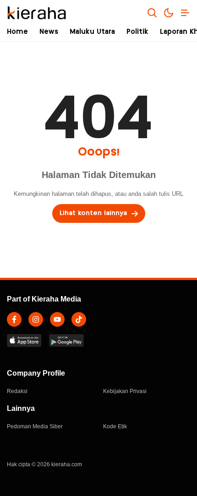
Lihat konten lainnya (93, 213)
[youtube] (57, 319)
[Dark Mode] (168, 13)
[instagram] (35, 319)
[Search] (152, 13)
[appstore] (24, 340)
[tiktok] (78, 319)
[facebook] (14, 319)
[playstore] (66, 340)
